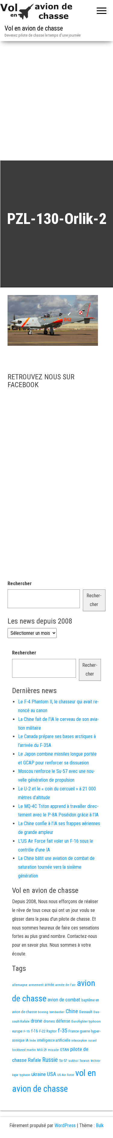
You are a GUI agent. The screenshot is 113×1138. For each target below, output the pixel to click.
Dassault (85, 1012)
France (73, 1031)
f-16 (34, 1031)
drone (36, 1021)
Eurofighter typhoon (86, 1021)
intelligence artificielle (53, 1040)
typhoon (25, 1075)
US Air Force (65, 1075)
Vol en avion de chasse (34, 28)
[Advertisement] (56, 100)
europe (17, 1031)
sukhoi (73, 1061)
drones (49, 1021)
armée (49, 985)
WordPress (65, 1125)
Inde (33, 1040)
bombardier (56, 1012)
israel (92, 1040)
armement (36, 985)
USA (51, 1074)
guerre (85, 1031)
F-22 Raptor (48, 1031)
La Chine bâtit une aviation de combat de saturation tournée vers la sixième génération (56, 867)
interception (79, 1040)
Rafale (34, 1060)
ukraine (38, 1074)
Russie (50, 1059)
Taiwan (84, 1061)
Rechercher (20, 583)
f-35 (62, 1030)
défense (63, 1021)
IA (27, 1040)
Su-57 (63, 1061)
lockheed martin (24, 1050)
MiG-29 (42, 1050)
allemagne (19, 985)
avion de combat (64, 1000)
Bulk (100, 1125)
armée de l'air (65, 985)
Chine (72, 1011)
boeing (43, 1012)
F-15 (27, 1031)
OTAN (64, 1049)
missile (53, 1050)
